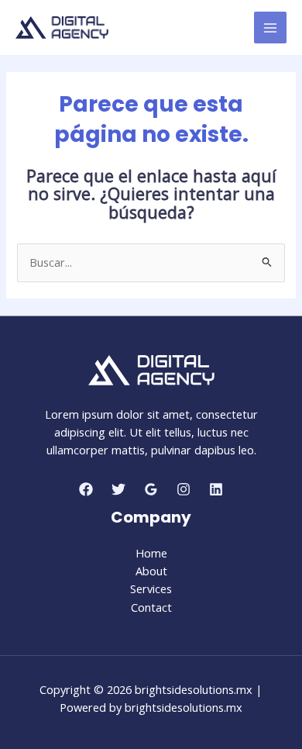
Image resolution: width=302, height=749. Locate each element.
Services (151, 588)
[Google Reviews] (151, 489)
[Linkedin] (216, 489)
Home (151, 553)
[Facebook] (86, 489)
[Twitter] (118, 489)
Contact (151, 607)
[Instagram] (183, 489)
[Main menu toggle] (270, 28)
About (151, 570)
